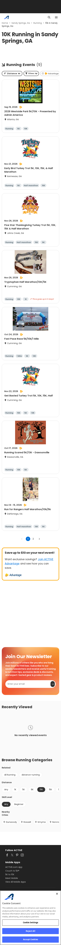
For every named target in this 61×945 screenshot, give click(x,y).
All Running (9, 774)
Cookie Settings (30, 922)
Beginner (18, 804)
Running (37, 23)
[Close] (57, 894)
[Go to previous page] (22, 539)
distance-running (31, 774)
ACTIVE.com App (13, 867)
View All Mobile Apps (15, 881)
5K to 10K (9, 874)
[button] (31, 73)
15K (50, 789)
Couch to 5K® (12, 870)
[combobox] (12, 73)
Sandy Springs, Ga (21, 23)
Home (5, 23)
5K (23, 789)
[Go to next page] (39, 539)
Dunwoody (11, 822)
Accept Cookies (30, 939)
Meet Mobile (11, 878)
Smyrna (42, 822)
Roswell (27, 822)
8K (32, 789)
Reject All (30, 931)
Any (6, 789)
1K (15, 789)
